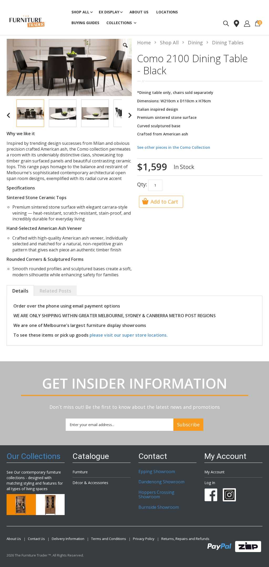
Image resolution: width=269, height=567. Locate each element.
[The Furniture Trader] (28, 21)
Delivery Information (68, 539)
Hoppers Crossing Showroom (156, 494)
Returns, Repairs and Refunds (185, 539)
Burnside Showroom (158, 507)
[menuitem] (85, 23)
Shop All (169, 42)
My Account (214, 471)
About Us (14, 539)
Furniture (80, 471)
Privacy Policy (143, 539)
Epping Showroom (156, 471)
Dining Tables (228, 42)
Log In (209, 482)
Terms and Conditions (108, 539)
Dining (195, 42)
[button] (125, 49)
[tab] (20, 291)
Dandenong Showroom (161, 482)
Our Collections (33, 456)
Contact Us (36, 539)
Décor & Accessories (90, 482)
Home (144, 42)
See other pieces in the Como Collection (173, 147)
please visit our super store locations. (129, 335)
